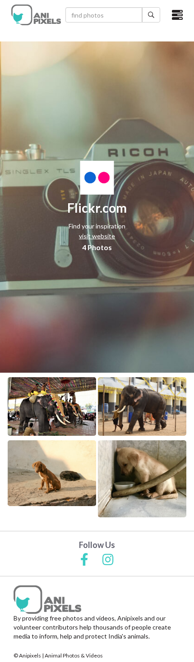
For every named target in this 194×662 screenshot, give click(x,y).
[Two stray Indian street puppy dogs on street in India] (52, 473)
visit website (97, 236)
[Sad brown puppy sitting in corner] (142, 478)
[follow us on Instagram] (108, 560)
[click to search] (151, 15)
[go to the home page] (36, 15)
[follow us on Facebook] (84, 560)
